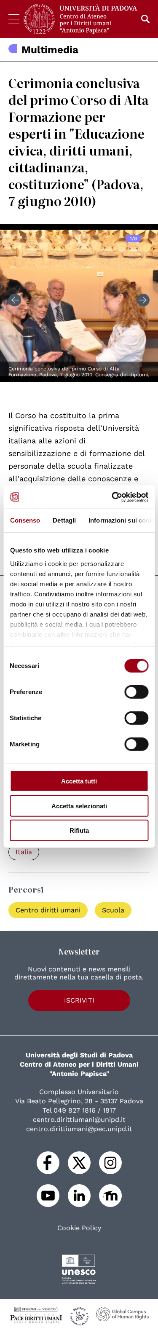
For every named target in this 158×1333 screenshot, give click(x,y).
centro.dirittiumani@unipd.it (79, 1120)
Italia (24, 852)
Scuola (113, 910)
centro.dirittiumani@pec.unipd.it (79, 1129)
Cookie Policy (79, 1228)
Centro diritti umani (48, 910)
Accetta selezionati (79, 805)
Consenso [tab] (25, 520)
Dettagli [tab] (64, 520)
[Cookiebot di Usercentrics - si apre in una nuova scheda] (112, 496)
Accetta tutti (79, 781)
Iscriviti (79, 1000)
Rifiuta (79, 830)
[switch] (136, 692)
